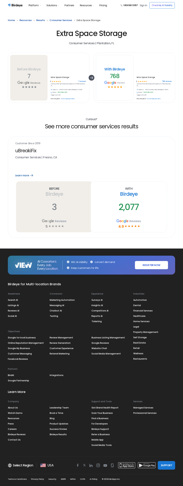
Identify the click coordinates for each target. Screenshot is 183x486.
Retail (136, 348)
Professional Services (145, 413)
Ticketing (97, 321)
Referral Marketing (60, 353)
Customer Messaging (20, 353)
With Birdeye (114, 69)
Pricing (103, 5)
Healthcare (139, 316)
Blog (52, 418)
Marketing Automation (62, 299)
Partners (69, 5)
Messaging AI (57, 305)
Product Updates (59, 423)
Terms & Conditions (17, 479)
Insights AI (97, 305)
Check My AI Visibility (162, 5)
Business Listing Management (108, 337)
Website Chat (99, 348)
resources (25, 20)
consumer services (61, 20)
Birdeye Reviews (17, 434)
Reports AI (97, 316)
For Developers (100, 423)
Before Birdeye (29, 69)
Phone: (55, 92)
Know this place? (55, 98)
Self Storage (140, 337)
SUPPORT (166, 465)
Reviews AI (13, 310)
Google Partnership (18, 380)
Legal (136, 326)
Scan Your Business (102, 413)
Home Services (141, 321)
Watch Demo (15, 413)
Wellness (138, 353)
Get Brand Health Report (105, 407)
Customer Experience (61, 348)
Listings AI (13, 305)
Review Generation (60, 342)
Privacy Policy (37, 479)
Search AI (13, 299)
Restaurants (140, 358)
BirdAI (11, 375)
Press (11, 423)
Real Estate (139, 342)
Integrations (56, 375)
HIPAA (73, 479)
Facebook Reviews (18, 358)
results (40, 20)
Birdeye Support (100, 429)
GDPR (63, 479)
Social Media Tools (102, 445)
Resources (86, 5)
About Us (13, 407)
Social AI (12, 316)
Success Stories (58, 429)
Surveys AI (97, 299)
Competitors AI (100, 310)
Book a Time (56, 413)
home (11, 20)
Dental (137, 305)
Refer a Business (101, 434)
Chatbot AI (56, 310)
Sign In (143, 5)
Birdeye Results (58, 434)
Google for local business (22, 337)
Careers (12, 429)
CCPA (82, 479)
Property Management (145, 332)
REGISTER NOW (151, 265)
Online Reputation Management (26, 342)
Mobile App (97, 439)
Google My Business (19, 348)
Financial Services (143, 310)
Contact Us (14, 439)
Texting (54, 316)
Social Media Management (106, 353)
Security (52, 479)
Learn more (26, 175)
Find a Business (100, 418)
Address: (55, 89)
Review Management (61, 337)
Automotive (140, 299)
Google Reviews (100, 342)
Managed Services (143, 407)
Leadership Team (59, 407)
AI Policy (93, 479)
